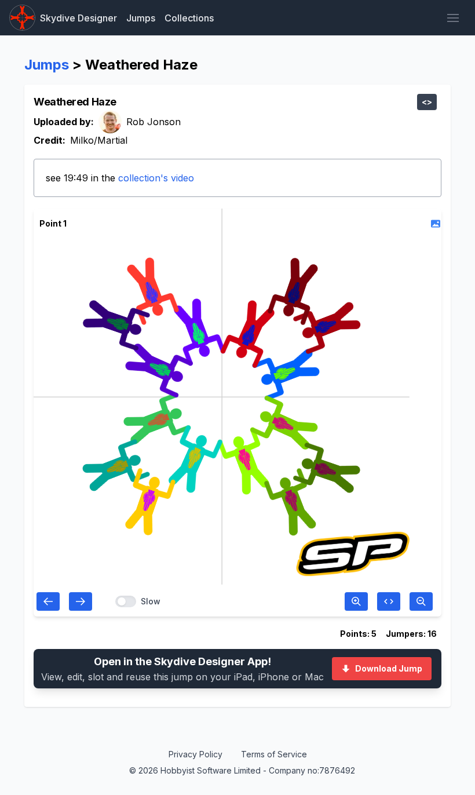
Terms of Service (274, 754)
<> (427, 102)
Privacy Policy (195, 754)
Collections (189, 18)
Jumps (140, 18)
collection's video (156, 178)
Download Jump (388, 668)
